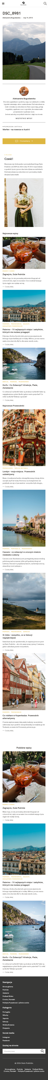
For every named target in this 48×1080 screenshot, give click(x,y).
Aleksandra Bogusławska (11, 18)
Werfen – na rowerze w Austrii (16, 129)
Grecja (5, 382)
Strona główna (8, 987)
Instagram (6, 1037)
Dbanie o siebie (9, 271)
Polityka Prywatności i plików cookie (16, 1003)
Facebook (6, 1040)
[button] (23, 3)
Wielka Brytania (21, 468)
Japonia (5, 1018)
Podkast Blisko (8, 996)
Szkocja (26, 631)
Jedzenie (6, 993)
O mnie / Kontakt (9, 999)
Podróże (6, 324)
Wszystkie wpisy (24, 118)
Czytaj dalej (9, 287)
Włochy (26, 324)
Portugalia (15, 549)
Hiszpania (6, 1028)
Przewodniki (16, 324)
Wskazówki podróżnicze (13, 326)
